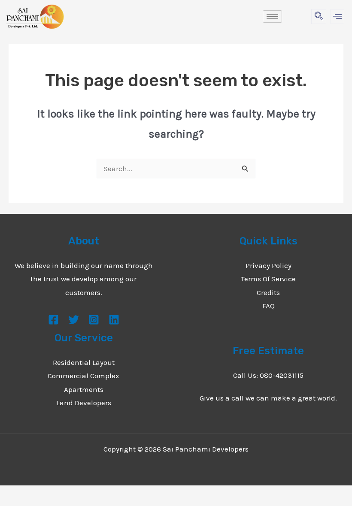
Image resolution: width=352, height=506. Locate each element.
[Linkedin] (114, 319)
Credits (268, 292)
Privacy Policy (268, 265)
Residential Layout (84, 362)
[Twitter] (73, 319)
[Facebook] (53, 319)
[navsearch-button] (318, 16)
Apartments (83, 389)
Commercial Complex (83, 375)
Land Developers (83, 402)
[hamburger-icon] (272, 16)
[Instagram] (93, 319)
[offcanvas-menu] (337, 16)
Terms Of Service (268, 278)
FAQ (268, 305)
